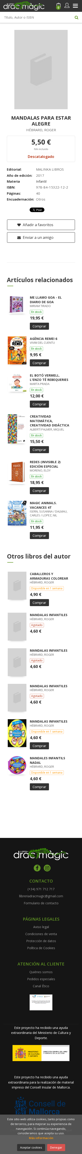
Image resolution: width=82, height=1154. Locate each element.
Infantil (41, 181)
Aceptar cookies (31, 1147)
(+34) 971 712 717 (41, 889)
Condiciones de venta (41, 934)
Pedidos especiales (41, 979)
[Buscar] (76, 17)
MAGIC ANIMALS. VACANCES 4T (43, 505)
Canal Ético (41, 986)
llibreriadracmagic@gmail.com (41, 896)
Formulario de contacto (41, 903)
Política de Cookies (41, 948)
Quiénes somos (41, 972)
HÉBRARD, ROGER (41, 130)
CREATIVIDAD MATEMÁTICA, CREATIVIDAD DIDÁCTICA (49, 420)
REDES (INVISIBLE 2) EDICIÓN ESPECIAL (45, 464)
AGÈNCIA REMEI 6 (43, 338)
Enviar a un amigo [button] (38, 237)
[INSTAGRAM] (47, 868)
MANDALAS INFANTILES (48, 615)
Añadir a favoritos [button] (37, 224)
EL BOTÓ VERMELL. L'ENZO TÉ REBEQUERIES (49, 377)
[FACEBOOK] (37, 868)
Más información (41, 1138)
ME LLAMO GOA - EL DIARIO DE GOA (46, 299)
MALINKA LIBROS (50, 169)
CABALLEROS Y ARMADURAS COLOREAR (49, 576)
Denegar (56, 1147)
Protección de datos (41, 941)
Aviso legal (41, 927)
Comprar (39, 326)
